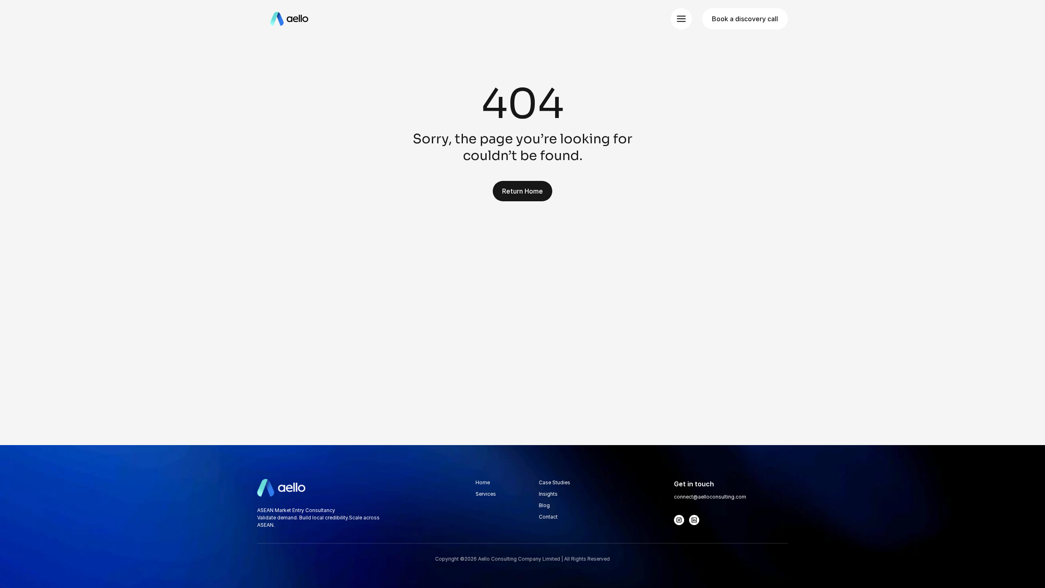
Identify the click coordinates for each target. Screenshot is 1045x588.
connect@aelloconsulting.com (710, 497)
